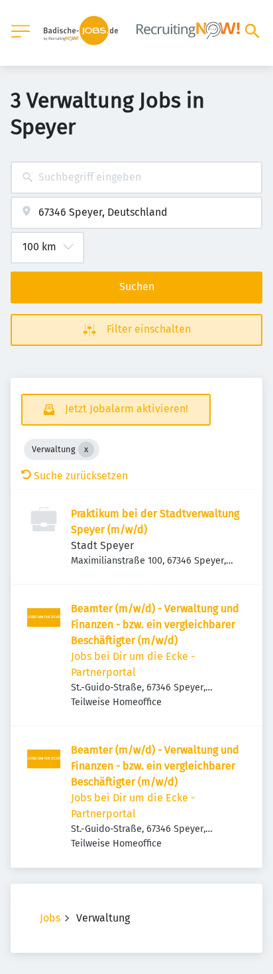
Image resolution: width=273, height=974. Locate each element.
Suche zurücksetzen (81, 475)
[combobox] (136, 177)
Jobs (50, 918)
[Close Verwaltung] (86, 449)
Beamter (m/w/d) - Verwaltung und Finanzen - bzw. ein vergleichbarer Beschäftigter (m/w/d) (155, 624)
